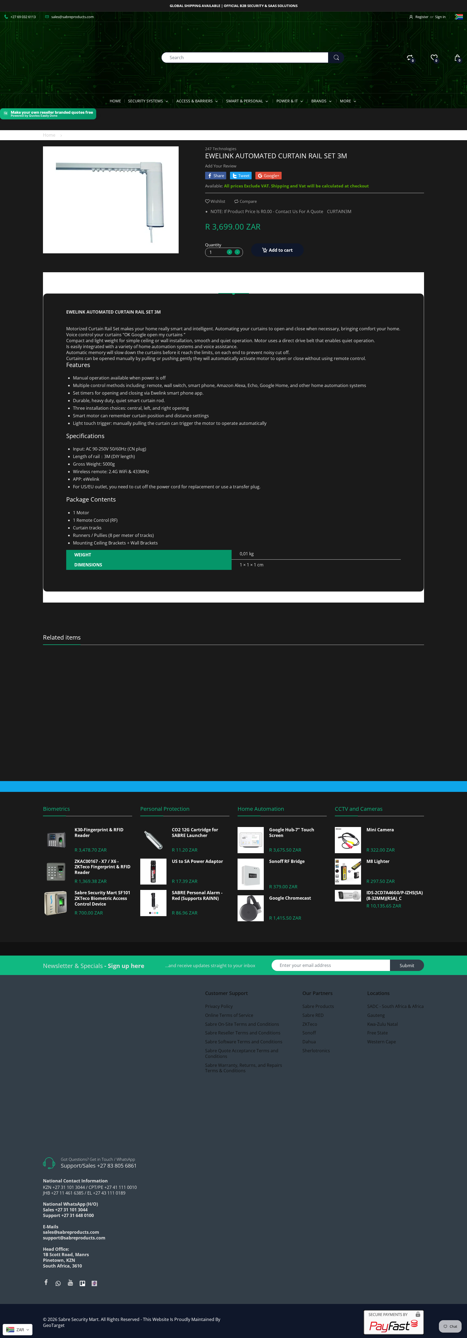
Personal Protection (164, 808)
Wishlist (218, 201)
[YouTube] (70, 1282)
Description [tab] (233, 286)
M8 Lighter (377, 861)
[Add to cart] (223, 764)
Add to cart (281, 250)
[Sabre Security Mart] (34, 57)
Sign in (440, 16)
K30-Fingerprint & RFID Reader (99, 832)
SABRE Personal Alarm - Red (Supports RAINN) (197, 895)
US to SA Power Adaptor (197, 861)
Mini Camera (380, 830)
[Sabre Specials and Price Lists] (94, 1283)
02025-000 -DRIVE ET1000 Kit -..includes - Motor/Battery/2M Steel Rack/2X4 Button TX (186, 668)
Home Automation (261, 808)
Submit (407, 966)
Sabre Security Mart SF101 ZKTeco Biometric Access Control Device (102, 898)
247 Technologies (220, 148)
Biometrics (56, 808)
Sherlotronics (346, 660)
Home (49, 135)
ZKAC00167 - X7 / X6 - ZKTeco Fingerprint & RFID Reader (103, 867)
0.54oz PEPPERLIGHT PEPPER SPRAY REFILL (88, 668)
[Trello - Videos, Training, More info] (82, 1283)
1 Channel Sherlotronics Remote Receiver (372, 668)
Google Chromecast (290, 898)
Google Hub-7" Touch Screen (291, 832)
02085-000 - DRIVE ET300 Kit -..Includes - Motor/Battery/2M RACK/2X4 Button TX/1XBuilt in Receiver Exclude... (281, 668)
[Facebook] (46, 1282)
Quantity (213, 244)
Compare (248, 201)
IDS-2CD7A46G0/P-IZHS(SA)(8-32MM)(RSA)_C (394, 895)
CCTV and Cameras (359, 808)
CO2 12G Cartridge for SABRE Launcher (195, 832)
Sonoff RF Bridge (287, 861)
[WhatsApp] (58, 1283)
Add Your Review (220, 166)
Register (422, 16)
